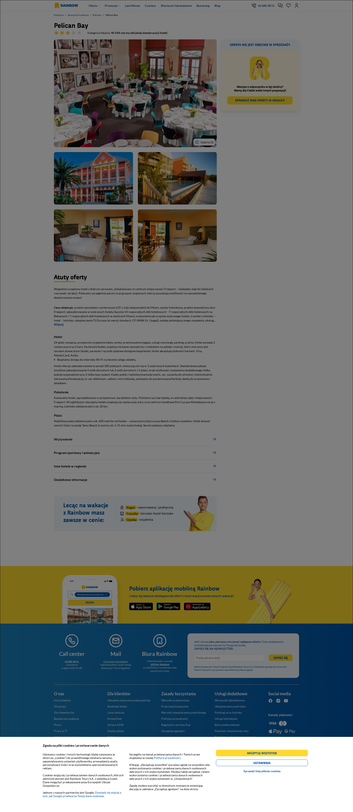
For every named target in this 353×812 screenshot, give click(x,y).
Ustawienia (269, 763)
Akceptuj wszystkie (263, 753)
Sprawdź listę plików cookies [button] (262, 771)
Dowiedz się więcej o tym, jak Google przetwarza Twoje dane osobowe (82, 794)
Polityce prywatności (167, 758)
